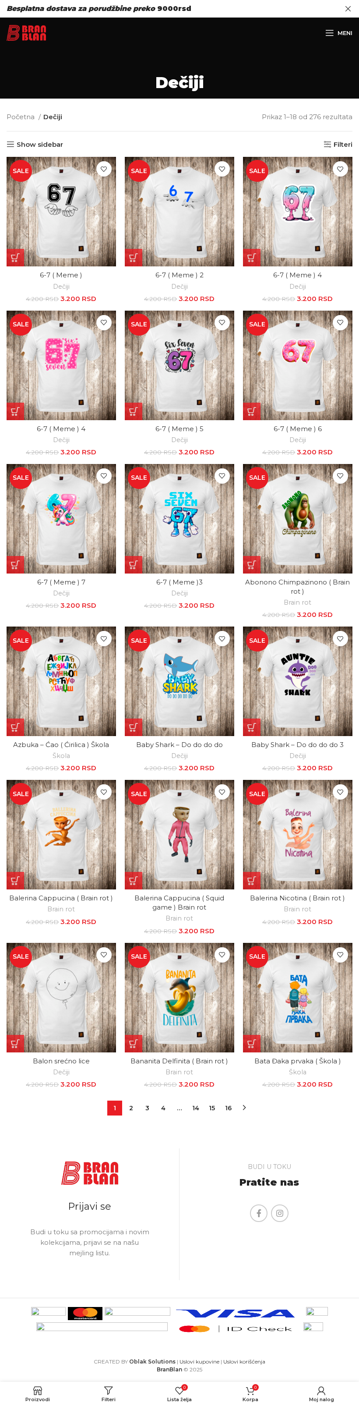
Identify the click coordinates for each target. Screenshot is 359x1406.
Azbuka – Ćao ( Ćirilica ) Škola (61, 744)
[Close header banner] (348, 9)
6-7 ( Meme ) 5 (179, 429)
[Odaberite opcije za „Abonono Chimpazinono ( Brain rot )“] (251, 565)
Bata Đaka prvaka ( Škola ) (297, 1061)
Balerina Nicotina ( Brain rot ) (297, 898)
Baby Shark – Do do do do (179, 744)
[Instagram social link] (280, 1213)
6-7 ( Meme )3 (179, 582)
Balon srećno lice (61, 1061)
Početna (21, 117)
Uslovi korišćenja (244, 1361)
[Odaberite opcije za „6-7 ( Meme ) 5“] (133, 411)
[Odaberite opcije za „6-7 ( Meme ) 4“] (251, 257)
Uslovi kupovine (199, 1361)
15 (212, 1108)
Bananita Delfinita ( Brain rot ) (179, 1061)
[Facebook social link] (258, 1213)
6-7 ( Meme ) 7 (61, 582)
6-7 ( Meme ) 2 (179, 275)
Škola (61, 756)
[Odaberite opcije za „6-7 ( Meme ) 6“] (251, 411)
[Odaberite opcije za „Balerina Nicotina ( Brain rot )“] (251, 880)
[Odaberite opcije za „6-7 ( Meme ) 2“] (133, 257)
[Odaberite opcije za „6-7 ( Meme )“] (15, 257)
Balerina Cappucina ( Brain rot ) (61, 898)
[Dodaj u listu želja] (104, 169)
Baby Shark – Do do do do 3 (297, 744)
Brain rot (297, 602)
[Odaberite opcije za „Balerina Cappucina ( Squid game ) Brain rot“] (133, 880)
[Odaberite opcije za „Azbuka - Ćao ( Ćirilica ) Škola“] (15, 727)
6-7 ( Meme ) (61, 275)
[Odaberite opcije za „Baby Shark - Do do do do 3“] (251, 727)
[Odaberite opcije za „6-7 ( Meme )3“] (133, 565)
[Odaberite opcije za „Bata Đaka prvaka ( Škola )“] (251, 1043)
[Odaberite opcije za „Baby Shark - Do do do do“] (133, 727)
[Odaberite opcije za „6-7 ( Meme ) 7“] (15, 565)
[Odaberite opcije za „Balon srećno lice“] (15, 1043)
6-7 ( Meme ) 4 (297, 275)
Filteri (343, 144)
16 (228, 1108)
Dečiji (61, 286)
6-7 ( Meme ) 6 (298, 429)
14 (195, 1108)
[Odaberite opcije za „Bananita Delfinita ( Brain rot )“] (133, 1043)
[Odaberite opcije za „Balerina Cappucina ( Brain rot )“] (15, 880)
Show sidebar (40, 144)
